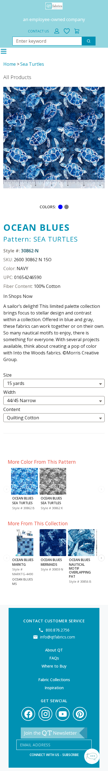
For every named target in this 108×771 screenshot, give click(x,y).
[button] (56, 31)
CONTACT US (38, 31)
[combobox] (45, 41)
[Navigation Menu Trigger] (3, 51)
